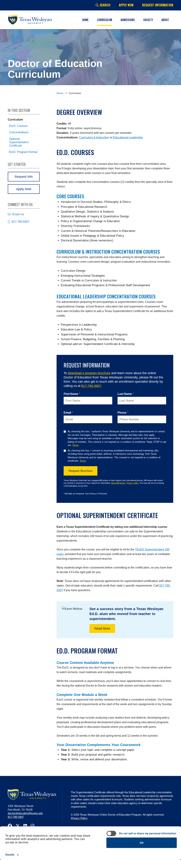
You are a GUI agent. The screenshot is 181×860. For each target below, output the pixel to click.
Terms (75, 445)
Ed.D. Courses (18, 125)
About (165, 20)
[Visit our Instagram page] (34, 825)
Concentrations (18, 132)
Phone (123, 412)
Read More (102, 628)
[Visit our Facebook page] (12, 825)
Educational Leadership (128, 137)
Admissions (128, 20)
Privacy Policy (133, 483)
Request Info (24, 176)
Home (85, 20)
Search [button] (104, 5)
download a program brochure (89, 373)
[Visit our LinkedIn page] (27, 825)
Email (68, 412)
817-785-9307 (91, 386)
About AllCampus (118, 483)
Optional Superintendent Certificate (18, 142)
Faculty (148, 20)
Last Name (126, 393)
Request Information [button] (157, 5)
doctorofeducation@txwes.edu (25, 813)
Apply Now (23, 189)
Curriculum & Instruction (94, 137)
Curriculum (104, 20)
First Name (72, 393)
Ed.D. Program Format (23, 151)
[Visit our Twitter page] (19, 825)
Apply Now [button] (126, 5)
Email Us (18, 214)
